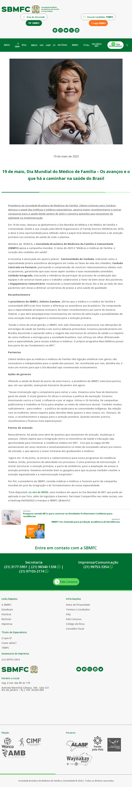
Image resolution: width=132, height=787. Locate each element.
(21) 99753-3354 (96, 566)
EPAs (24, 45)
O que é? (7, 638)
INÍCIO (7, 45)
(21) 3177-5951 (15, 566)
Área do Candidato (100, 17)
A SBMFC (18, 45)
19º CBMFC (34, 23)
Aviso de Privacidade (78, 604)
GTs (55, 45)
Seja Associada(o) (115, 45)
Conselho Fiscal (75, 628)
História (6, 614)
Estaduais (7, 609)
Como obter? (9, 643)
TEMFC (5, 647)
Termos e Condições (78, 609)
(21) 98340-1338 (44, 566)
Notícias (6, 619)
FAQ (68, 614)
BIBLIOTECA (36, 45)
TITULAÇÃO (89, 45)
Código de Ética (75, 623)
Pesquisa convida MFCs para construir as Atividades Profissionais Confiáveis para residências (67, 515)
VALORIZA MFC (97, 45)
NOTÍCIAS (62, 45)
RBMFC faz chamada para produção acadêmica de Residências (86, 521)
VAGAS (43, 45)
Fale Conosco (68, 582)
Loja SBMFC (99, 23)
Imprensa (7, 623)
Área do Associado (35, 17)
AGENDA (50, 45)
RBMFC (75, 45)
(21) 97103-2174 (32, 571)
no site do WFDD (38, 492)
